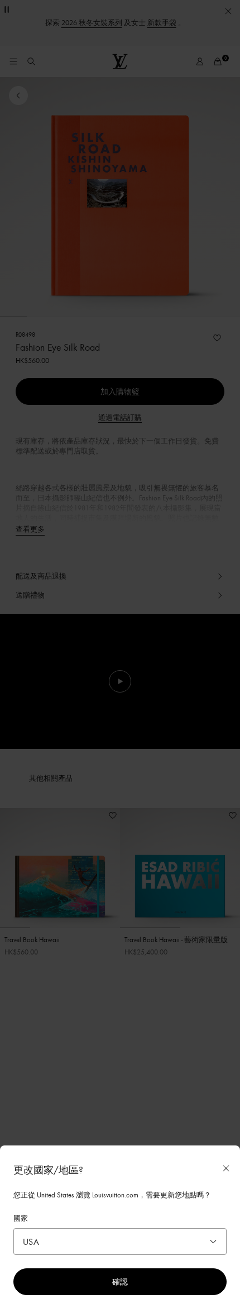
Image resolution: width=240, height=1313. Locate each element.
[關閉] (226, 1168)
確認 (120, 1281)
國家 (20, 1218)
